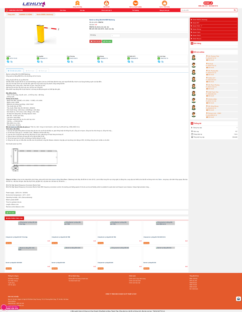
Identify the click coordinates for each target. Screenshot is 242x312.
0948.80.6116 (212, 108)
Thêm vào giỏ (96, 41)
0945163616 (74, 58)
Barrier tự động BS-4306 (58, 262)
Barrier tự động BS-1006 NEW (14, 262)
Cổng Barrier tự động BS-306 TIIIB (61, 237)
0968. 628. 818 (202, 6)
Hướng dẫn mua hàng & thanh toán (78, 278)
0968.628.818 (212, 80)
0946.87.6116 (212, 58)
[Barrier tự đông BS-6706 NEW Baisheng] (47, 33)
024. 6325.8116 (194, 289)
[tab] (14, 71)
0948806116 (104, 58)
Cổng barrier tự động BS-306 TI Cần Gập (16, 237)
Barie (160, 179)
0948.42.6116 (212, 73)
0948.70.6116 (212, 66)
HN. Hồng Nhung (213, 106)
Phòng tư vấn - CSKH (214, 113)
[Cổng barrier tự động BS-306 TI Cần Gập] (28, 223)
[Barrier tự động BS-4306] (74, 248)
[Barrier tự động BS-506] (165, 248)
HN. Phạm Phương (213, 85)
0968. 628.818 (193, 278)
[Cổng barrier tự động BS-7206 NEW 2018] (165, 223)
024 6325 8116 (213, 6)
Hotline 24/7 (211, 78)
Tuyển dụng (11, 283)
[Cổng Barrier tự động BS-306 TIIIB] (74, 223)
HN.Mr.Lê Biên (212, 99)
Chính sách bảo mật (134, 283)
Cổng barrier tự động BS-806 (105, 262)
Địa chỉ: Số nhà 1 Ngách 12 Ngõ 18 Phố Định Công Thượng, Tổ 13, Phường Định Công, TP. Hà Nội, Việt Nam (38, 299)
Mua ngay (108, 41)
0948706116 (164, 58)
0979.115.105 (212, 101)
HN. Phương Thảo (213, 56)
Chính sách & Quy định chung (137, 278)
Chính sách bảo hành (135, 280)
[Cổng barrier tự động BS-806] (120, 248)
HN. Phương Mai (213, 71)
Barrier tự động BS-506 (149, 262)
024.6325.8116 (212, 115)
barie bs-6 (14, 127)
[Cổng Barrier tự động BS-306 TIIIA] (120, 223)
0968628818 (134, 58)
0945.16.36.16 (212, 87)
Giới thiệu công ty (13, 280)
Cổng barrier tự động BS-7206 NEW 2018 (154, 237)
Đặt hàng (8, 243)
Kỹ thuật (210, 64)
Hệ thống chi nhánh (13, 278)
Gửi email (211, 60)
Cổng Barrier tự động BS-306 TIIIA (107, 237)
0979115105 (13, 58)
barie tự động (56, 179)
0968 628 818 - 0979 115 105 (16, 303)
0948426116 (43, 58)
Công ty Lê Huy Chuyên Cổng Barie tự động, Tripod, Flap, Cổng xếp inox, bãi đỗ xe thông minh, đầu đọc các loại (118, 311)
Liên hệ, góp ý (12, 284)
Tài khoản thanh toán (74, 280)
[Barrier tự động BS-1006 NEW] (28, 249)
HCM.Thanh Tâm (213, 92)
